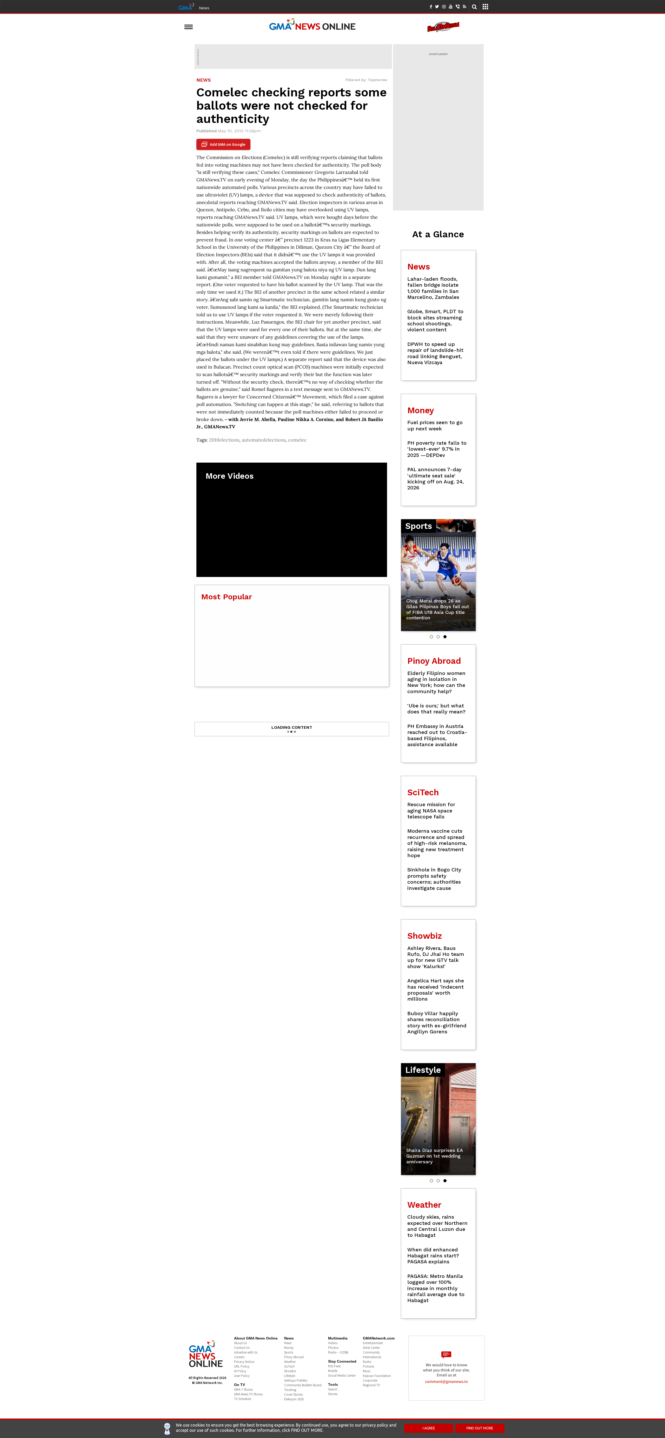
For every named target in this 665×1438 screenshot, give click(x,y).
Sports (288, 1352)
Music (367, 1371)
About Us (240, 1343)
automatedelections (263, 440)
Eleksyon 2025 (294, 1399)
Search (332, 1389)
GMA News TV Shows (248, 1394)
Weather (290, 1362)
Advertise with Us (245, 1352)
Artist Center (371, 1347)
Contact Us (242, 1347)
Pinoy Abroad (294, 1357)
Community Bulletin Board (303, 1385)
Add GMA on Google (224, 144)
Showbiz (290, 1371)
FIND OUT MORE (480, 1428)
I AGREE (429, 1428)
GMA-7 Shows (243, 1389)
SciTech (289, 1366)
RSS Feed (334, 1366)
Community (371, 1352)
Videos (332, 1343)
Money (289, 1347)
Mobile (332, 1371)
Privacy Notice (244, 1362)
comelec (297, 440)
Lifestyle (289, 1376)
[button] (431, 637)
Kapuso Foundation (377, 1376)
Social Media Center (342, 1375)
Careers (239, 1357)
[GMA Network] (186, 6)
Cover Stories (293, 1394)
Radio (367, 1362)
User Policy (242, 1376)
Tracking (290, 1390)
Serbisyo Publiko (296, 1380)
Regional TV (371, 1385)
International (372, 1357)
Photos (333, 1347)
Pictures (368, 1366)
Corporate (370, 1380)
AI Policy (240, 1371)
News (204, 7)
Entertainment (373, 1343)
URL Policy (241, 1366)
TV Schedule (242, 1399)
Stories (332, 1394)
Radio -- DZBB (338, 1352)
